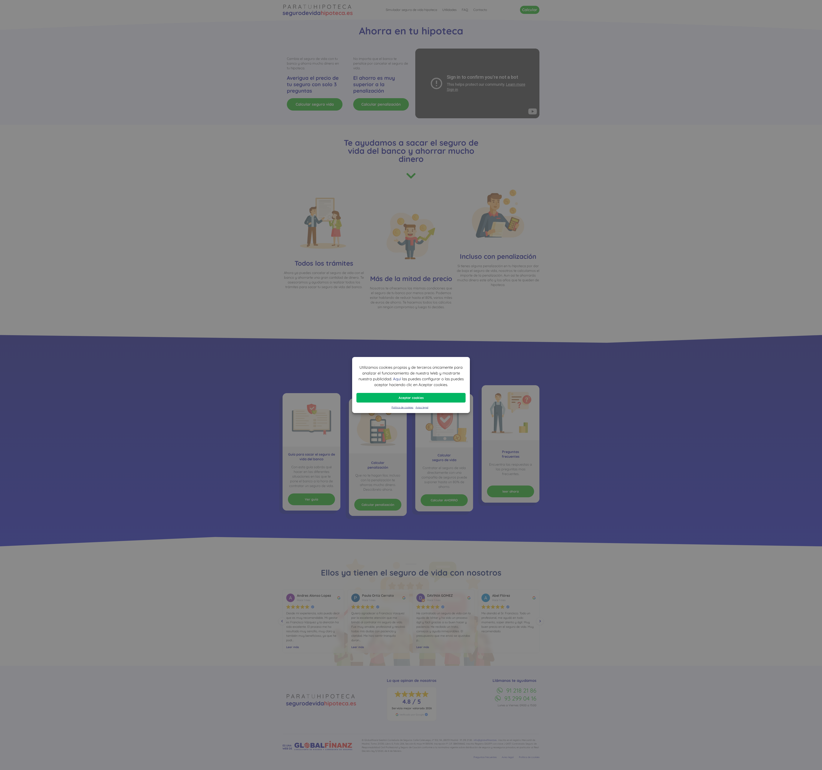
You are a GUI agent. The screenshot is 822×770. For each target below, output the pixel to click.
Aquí (397, 378)
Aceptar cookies (411, 398)
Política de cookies (402, 407)
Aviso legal (421, 407)
